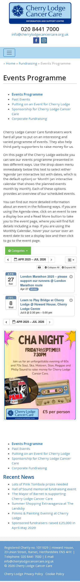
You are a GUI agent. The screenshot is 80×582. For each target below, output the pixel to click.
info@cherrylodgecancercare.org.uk (40, 34)
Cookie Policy (54, 574)
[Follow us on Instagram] (44, 40)
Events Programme (27, 94)
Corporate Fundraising (29, 118)
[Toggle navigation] (9, 53)
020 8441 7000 (40, 29)
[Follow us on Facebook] (36, 40)
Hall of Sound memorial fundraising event (44, 489)
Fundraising (28, 63)
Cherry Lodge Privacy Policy (23, 574)
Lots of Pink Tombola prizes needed (40, 484)
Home (10, 63)
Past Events (21, 99)
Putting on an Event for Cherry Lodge (41, 104)
